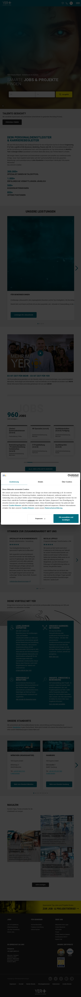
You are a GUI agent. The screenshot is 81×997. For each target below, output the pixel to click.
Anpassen (39, 518)
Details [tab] (40, 482)
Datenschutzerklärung (53, 508)
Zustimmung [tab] (14, 482)
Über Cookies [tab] (67, 482)
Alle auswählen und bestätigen (66, 518)
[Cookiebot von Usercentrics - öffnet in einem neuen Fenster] (69, 475)
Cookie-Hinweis (15, 505)
